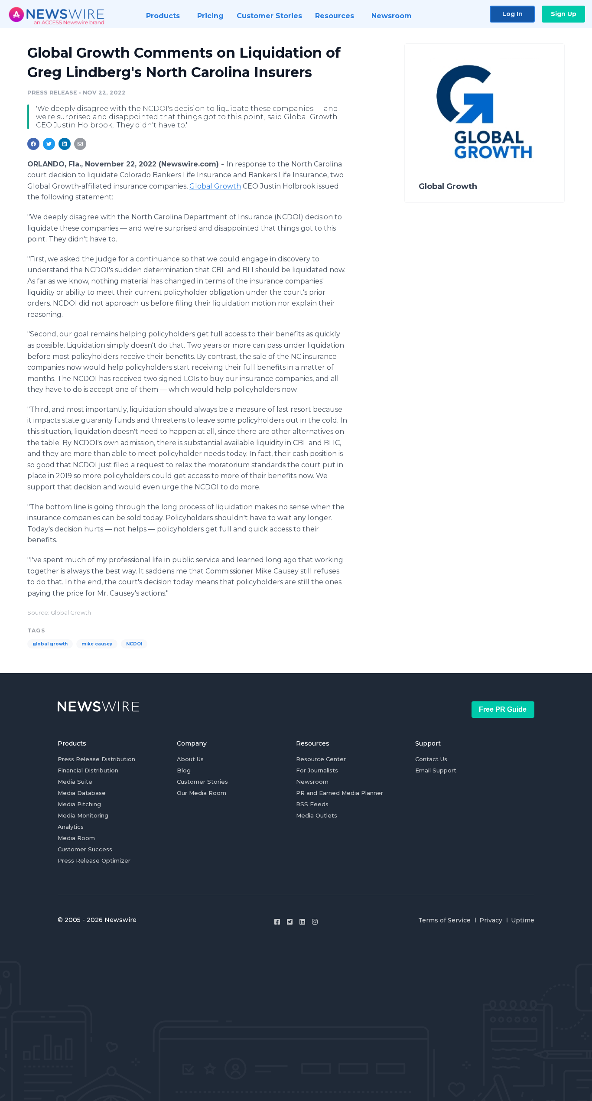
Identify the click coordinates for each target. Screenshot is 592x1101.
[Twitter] (290, 922)
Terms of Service (444, 920)
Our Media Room (201, 792)
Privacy (490, 920)
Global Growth (215, 186)
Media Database (82, 792)
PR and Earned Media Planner (339, 792)
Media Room (76, 837)
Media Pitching (79, 804)
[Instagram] (315, 922)
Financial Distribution (88, 770)
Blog (184, 770)
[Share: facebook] (33, 144)
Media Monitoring (83, 815)
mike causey (96, 644)
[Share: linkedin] (64, 144)
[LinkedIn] (302, 922)
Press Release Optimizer (94, 860)
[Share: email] (80, 144)
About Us (190, 759)
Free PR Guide (503, 709)
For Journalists (317, 770)
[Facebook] (277, 922)
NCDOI (134, 644)
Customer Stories (202, 781)
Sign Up (563, 14)
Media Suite (75, 781)
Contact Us (431, 759)
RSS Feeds (312, 804)
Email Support (435, 770)
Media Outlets (316, 815)
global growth (50, 644)
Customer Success (85, 849)
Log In (512, 14)
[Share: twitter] (49, 144)
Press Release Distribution (96, 759)
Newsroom (312, 781)
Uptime (522, 920)
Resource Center (321, 759)
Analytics (71, 826)
